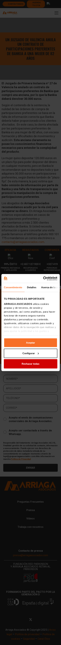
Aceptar (30, 342)
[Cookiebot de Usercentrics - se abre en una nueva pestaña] (43, 278)
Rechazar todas (30, 363)
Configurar (28, 353)
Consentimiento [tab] (13, 287)
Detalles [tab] (31, 287)
